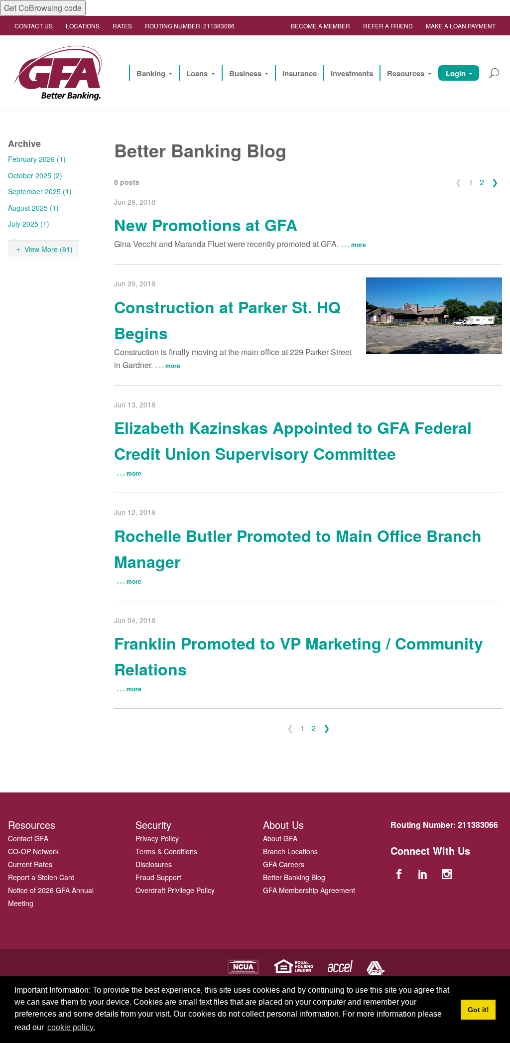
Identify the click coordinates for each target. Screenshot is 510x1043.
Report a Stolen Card (41, 877)
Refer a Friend (388, 25)
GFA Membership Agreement (309, 890)
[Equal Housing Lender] (294, 965)
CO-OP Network (33, 851)
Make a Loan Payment (461, 25)
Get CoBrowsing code (43, 7)
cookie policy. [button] (71, 1027)
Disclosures (153, 864)
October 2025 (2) (35, 175)
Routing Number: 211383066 (190, 25)
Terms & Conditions (166, 851)
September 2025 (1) (40, 191)
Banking (150, 73)
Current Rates (30, 864)
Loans (197, 73)
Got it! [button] (478, 1010)
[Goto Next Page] (495, 182)
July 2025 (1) (28, 224)
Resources (405, 73)
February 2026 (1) (37, 159)
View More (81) (48, 249)
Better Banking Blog (294, 877)
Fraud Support (158, 877)
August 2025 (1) (33, 208)
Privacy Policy (157, 838)
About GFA (280, 838)
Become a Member (320, 25)
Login (456, 73)
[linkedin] (423, 873)
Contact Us (33, 25)
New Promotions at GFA (205, 224)
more (358, 244)
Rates (122, 25)
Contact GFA (28, 838)
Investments (352, 73)
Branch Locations (290, 851)
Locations (83, 25)
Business (245, 73)
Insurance (299, 73)
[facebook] (399, 873)
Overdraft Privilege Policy (175, 890)
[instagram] (448, 873)
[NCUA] (243, 965)
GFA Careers (283, 864)
